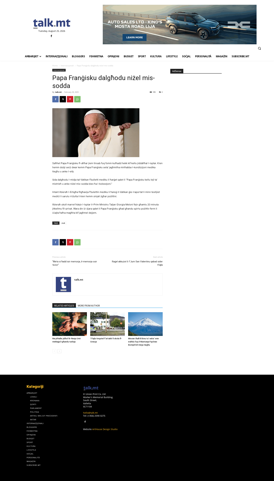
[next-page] (59, 351)
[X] (63, 99)
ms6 (63, 223)
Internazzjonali (67, 65)
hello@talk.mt (90, 412)
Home (55, 65)
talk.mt (58, 92)
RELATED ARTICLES (64, 305)
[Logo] (52, 24)
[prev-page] (54, 351)
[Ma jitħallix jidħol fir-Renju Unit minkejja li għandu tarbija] (69, 324)
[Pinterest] (70, 99)
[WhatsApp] (77, 99)
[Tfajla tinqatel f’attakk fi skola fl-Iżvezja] (107, 324)
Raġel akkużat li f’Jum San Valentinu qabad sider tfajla (137, 263)
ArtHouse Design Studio (104, 429)
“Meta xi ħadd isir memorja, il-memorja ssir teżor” (74, 263)
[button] (259, 48)
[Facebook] (51, 36)
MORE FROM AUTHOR (89, 305)
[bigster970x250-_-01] (179, 24)
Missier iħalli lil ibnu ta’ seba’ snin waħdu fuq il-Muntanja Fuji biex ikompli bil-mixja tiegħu (143, 341)
